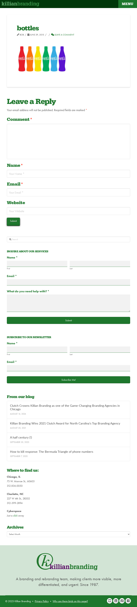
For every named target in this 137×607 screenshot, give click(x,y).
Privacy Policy (42, 601)
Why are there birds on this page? (70, 601)
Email (15, 184)
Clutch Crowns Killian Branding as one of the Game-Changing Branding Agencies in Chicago (65, 407)
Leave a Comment (64, 34)
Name (15, 165)
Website (16, 203)
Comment (19, 119)
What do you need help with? (28, 291)
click (15, 515)
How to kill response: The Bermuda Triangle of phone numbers (51, 451)
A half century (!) (21, 437)
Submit (68, 320)
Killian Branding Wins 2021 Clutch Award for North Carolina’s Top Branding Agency (65, 423)
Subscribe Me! (68, 379)
